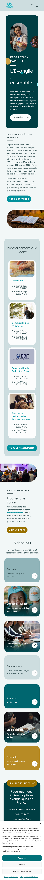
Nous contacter (19, 199)
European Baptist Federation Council (21, 369)
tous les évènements (22, 448)
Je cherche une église (22, 783)
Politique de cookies (11, 877)
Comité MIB (18, 280)
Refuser (22, 864)
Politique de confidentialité (29, 877)
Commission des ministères (20, 324)
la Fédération (20, 117)
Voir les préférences (22, 871)
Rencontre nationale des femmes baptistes (21, 416)
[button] (40, 823)
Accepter (22, 858)
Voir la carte (17, 530)
